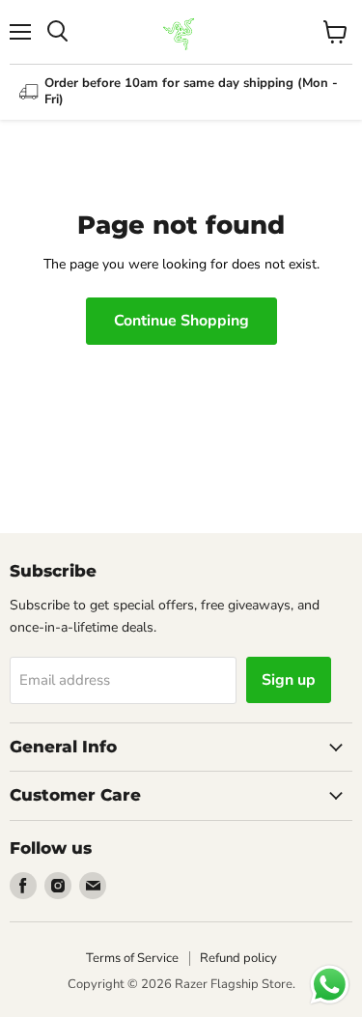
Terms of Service (132, 958)
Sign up (289, 680)
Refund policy (238, 958)
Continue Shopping (181, 320)
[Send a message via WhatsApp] (329, 984)
